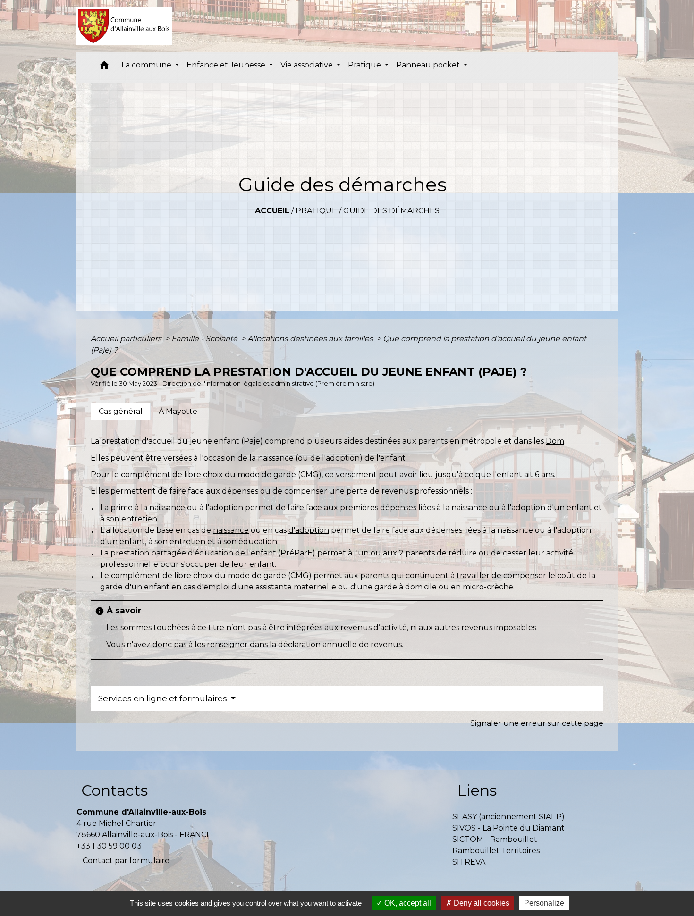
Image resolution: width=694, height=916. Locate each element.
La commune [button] (147, 64)
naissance (231, 530)
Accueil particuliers (127, 338)
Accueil (272, 210)
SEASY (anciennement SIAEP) (508, 816)
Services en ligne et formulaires (163, 698)
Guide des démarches (391, 210)
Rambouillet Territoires (496, 850)
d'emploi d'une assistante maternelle (266, 586)
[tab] (121, 411)
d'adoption (308, 530)
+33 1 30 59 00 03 (109, 845)
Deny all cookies (480, 903)
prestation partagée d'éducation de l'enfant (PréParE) (212, 552)
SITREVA (468, 861)
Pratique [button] (365, 64)
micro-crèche (488, 586)
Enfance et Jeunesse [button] (226, 64)
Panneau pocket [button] (429, 64)
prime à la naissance (147, 507)
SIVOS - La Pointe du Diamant (508, 828)
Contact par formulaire (126, 860)
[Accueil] (124, 26)
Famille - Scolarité (205, 338)
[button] (104, 67)
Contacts (114, 790)
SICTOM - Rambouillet (494, 839)
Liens (477, 790)
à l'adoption (221, 507)
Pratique (316, 210)
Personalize (544, 903)
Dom (555, 441)
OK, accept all (406, 903)
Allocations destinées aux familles (311, 338)
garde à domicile (405, 586)
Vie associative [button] (307, 64)
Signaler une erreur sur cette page (536, 723)
